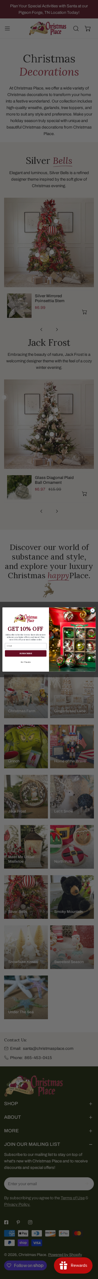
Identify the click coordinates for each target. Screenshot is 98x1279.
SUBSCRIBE (25, 653)
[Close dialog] (92, 610)
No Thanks (25, 662)
